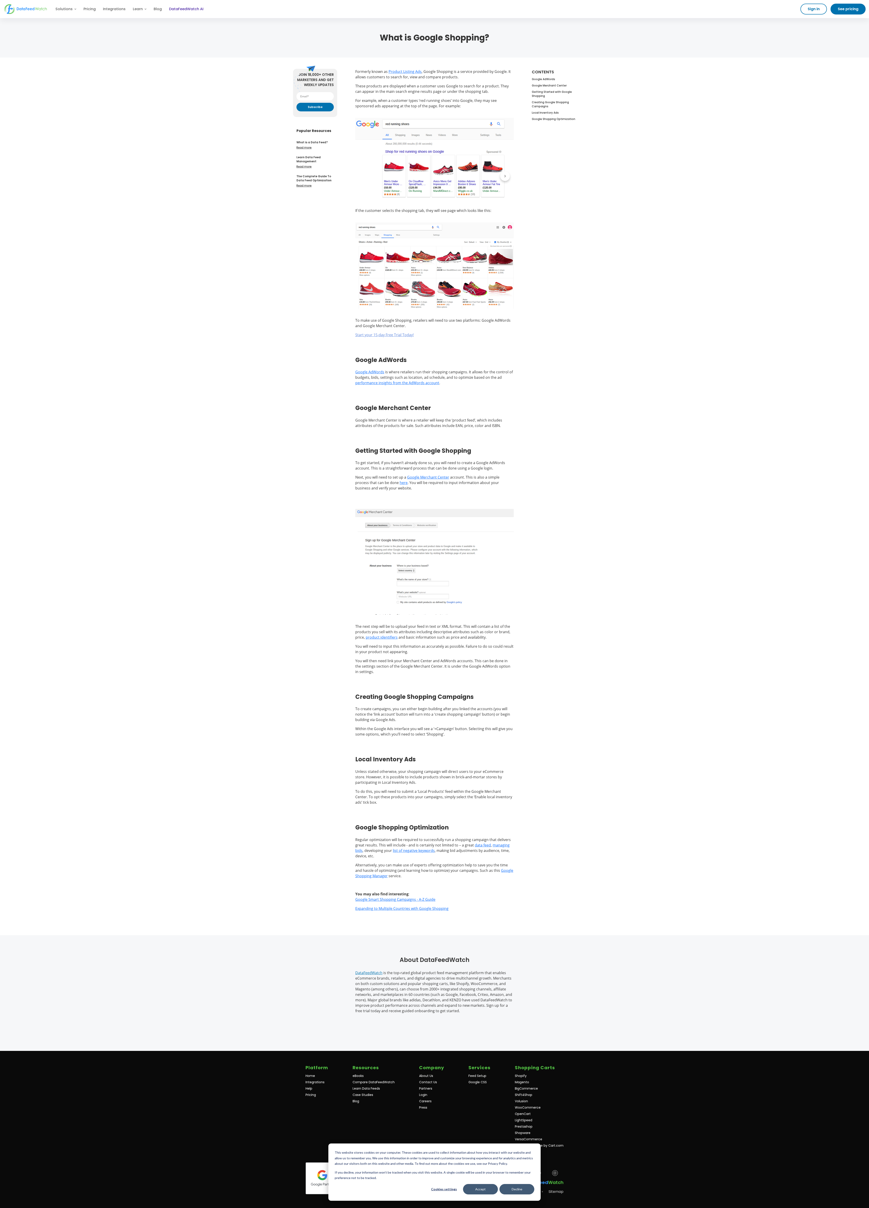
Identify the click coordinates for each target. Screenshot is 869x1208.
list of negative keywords (414, 850)
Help (309, 1088)
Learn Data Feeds (366, 1088)
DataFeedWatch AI (186, 9)
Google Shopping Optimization (553, 119)
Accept (480, 1189)
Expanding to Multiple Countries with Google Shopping (402, 908)
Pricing (90, 9)
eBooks (358, 1076)
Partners (425, 1088)
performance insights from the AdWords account (397, 382)
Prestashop (523, 1126)
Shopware (522, 1133)
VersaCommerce (528, 1139)
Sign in (814, 9)
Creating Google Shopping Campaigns (550, 104)
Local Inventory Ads (545, 113)
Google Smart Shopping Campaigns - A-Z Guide (395, 899)
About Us (426, 1076)
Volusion (521, 1101)
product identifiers (382, 637)
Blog (158, 9)
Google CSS (477, 1082)
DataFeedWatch (368, 972)
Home (310, 1076)
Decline (517, 1189)
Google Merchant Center (428, 477)
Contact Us (428, 1082)
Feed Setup (477, 1076)
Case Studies (363, 1095)
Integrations (114, 9)
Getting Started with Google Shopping (552, 94)
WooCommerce (528, 1107)
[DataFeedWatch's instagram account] (555, 1173)
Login (423, 1095)
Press (423, 1107)
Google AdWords (369, 371)
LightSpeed (523, 1120)
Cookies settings (444, 1189)
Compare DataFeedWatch (374, 1082)
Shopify (521, 1076)
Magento (522, 1082)
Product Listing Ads (405, 71)
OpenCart (523, 1114)
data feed (483, 845)
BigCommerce (526, 1088)
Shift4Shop (523, 1095)
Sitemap (556, 1191)
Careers (425, 1101)
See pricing (848, 9)
